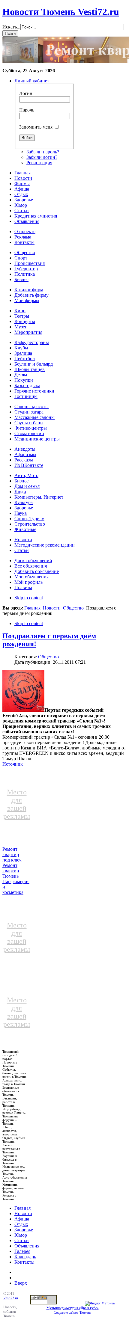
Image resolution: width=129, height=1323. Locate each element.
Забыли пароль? (42, 151)
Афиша (21, 1218)
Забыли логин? (41, 157)
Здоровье (23, 1229)
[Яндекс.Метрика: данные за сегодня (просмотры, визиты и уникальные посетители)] (100, 1303)
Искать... (11, 26)
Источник (12, 764)
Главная (32, 607)
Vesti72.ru (10, 1298)
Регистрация (39, 162)
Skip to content (28, 597)
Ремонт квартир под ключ (12, 854)
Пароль (26, 109)
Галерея (22, 1251)
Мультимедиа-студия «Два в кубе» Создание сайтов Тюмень (72, 1310)
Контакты (24, 1262)
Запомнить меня (35, 126)
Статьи (21, 1240)
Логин (25, 93)
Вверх (20, 1283)
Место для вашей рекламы (16, 804)
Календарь (25, 1256)
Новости (52, 607)
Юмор (20, 1235)
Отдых (21, 1224)
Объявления (26, 1245)
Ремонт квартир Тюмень (10, 871)
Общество (73, 607)
